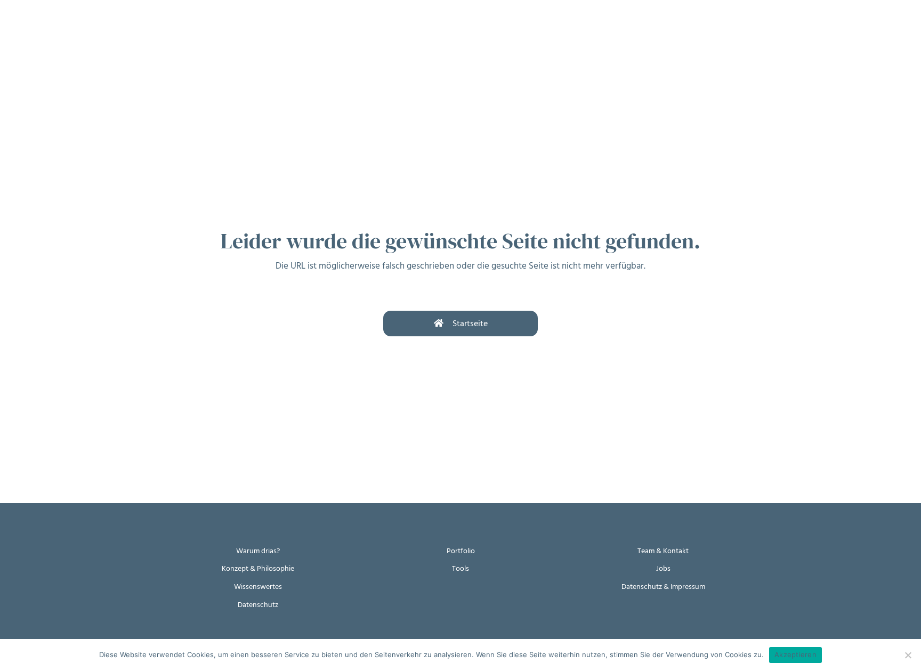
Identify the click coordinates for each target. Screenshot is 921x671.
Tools (460, 568)
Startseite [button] (470, 323)
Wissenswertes (258, 586)
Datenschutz (258, 605)
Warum (57, 31)
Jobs (663, 568)
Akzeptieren (795, 654)
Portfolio (461, 551)
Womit (143, 31)
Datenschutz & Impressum (663, 586)
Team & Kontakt (663, 551)
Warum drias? (258, 551)
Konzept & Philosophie (258, 568)
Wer (186, 31)
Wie (100, 31)
